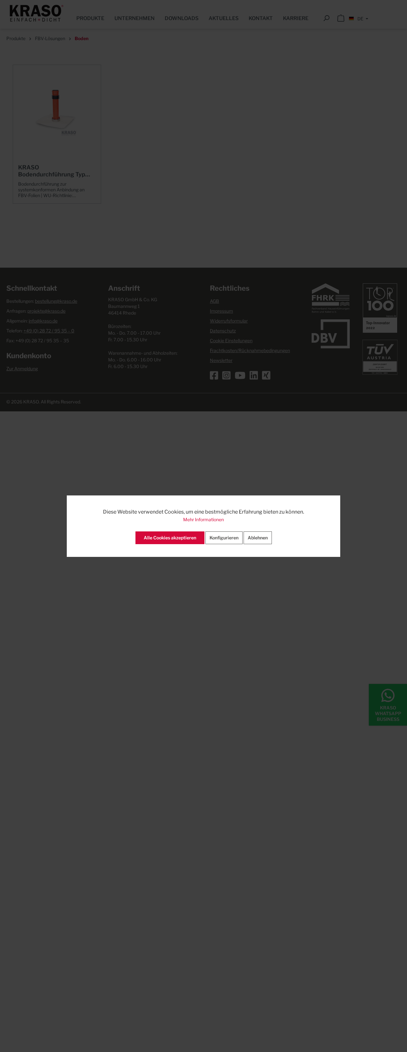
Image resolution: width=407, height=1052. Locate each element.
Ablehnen (258, 537)
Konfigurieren (224, 537)
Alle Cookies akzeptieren (170, 537)
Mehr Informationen (203, 519)
